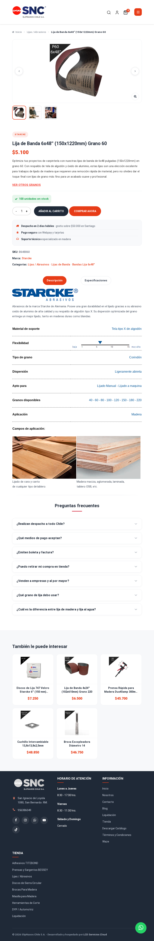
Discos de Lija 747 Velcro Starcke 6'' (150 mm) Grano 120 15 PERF (33, 691)
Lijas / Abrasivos (36, 32)
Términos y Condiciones (116, 834)
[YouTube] (44, 820)
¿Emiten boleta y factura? (35, 552)
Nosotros (108, 795)
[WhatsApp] (34, 820)
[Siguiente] (135, 71)
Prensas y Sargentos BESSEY (30, 869)
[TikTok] (16, 829)
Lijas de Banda (60, 264)
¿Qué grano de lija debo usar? (38, 595)
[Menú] (138, 12)
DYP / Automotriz (22, 909)
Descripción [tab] (55, 280)
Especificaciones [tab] (96, 280)
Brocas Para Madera (24, 889)
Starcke (27, 258)
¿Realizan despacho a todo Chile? (41, 524)
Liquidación (109, 815)
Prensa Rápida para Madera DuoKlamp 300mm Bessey (121, 691)
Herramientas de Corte (26, 902)
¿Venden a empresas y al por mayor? (43, 581)
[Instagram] (25, 820)
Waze (105, 841)
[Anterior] (19, 71)
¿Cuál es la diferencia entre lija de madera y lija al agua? (56, 609)
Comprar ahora (85, 211)
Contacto (108, 801)
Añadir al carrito (51, 211)
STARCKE (20, 134)
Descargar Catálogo (114, 828)
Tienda (106, 821)
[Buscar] (109, 12)
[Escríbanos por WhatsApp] (140, 927)
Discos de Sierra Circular (27, 882)
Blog (105, 808)
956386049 (24, 810)
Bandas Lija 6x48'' (83, 264)
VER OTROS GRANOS (26, 185)
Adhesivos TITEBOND (25, 863)
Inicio (18, 32)
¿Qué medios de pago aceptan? (39, 538)
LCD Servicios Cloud (95, 934)
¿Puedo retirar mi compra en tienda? (43, 566)
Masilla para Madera (24, 896)
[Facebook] (16, 820)
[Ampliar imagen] (135, 96)
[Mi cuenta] (117, 12)
